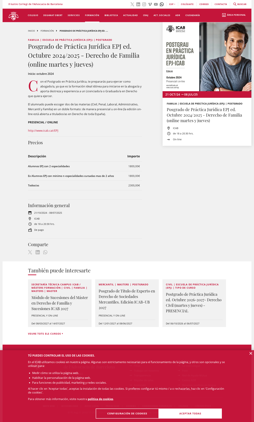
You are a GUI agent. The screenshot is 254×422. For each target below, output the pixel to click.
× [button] (251, 353)
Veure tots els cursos (44, 333)
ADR (177, 15)
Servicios (74, 15)
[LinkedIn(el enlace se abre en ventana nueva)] (138, 4)
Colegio (33, 15)
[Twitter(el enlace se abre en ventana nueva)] (132, 4)
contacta (221, 4)
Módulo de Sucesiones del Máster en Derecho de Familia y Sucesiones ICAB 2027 (59, 303)
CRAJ (145, 15)
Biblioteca (111, 15)
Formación (92, 15)
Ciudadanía (192, 15)
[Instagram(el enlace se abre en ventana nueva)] (144, 4)
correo (204, 4)
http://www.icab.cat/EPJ (43, 130)
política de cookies (100, 399)
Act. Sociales (162, 15)
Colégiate (187, 4)
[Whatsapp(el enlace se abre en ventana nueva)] (162, 4)
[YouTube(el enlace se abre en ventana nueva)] (156, 4)
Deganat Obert (53, 15)
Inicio (31, 30)
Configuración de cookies (127, 413)
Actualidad (130, 15)
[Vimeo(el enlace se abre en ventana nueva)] (150, 4)
